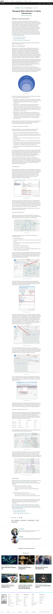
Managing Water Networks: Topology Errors (24, 568)
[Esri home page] (2, 1)
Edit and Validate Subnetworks (19, 38)
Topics (44, 3)
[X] (4, 601)
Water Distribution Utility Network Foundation (22, 481)
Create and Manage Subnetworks (19, 37)
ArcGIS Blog (3, 3)
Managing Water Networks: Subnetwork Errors (41, 568)
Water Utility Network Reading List (8, 568)
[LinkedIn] (6, 601)
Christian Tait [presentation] (24, 584)
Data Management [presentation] (29, 584)
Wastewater (29, 34)
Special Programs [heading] (41, 594)
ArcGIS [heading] (9, 594)
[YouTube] (6, 603)
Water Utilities (17, 34)
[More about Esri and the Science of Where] (4, 597)
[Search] (49, 1)
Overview (39, 3)
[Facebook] (2, 601)
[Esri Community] (2, 603)
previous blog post (16, 205)
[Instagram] (4, 603)
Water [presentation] (13, 584)
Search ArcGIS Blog (49, 3)
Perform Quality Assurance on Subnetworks (21, 40)
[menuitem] (11, 596)
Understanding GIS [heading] (26, 594)
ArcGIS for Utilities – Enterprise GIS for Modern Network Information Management (25, 587)
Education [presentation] (45, 584)
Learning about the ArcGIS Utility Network (43, 586)
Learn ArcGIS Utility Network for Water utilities (22, 505)
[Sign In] (51, 1)
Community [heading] (17, 594)
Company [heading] (33, 594)
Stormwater (22, 34)
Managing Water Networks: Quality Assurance (7, 586)
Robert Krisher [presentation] (41, 584)
